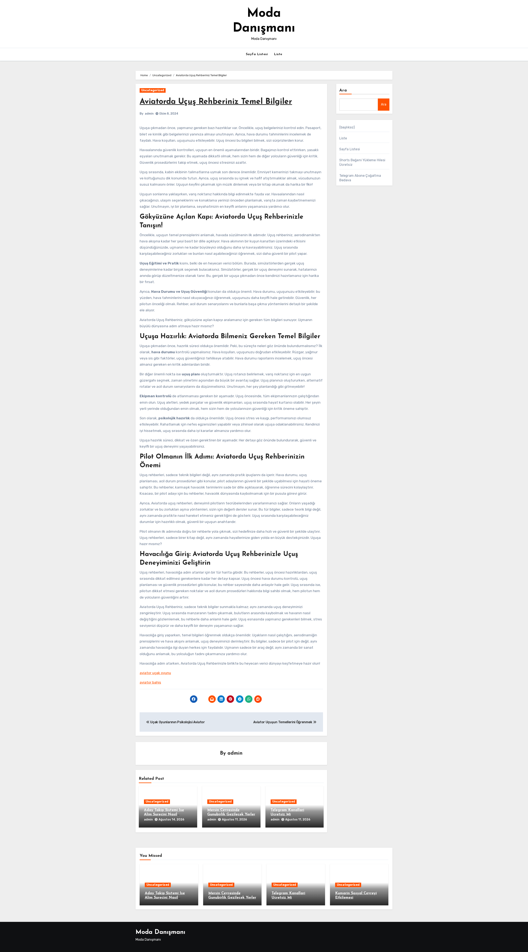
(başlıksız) (347, 127)
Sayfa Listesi (257, 54)
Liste (278, 54)
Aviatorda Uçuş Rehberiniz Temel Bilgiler (216, 102)
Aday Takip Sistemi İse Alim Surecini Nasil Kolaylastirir (164, 814)
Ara (343, 90)
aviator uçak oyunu (155, 673)
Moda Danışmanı (160, 932)
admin (149, 113)
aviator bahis (150, 682)
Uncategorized (152, 90)
